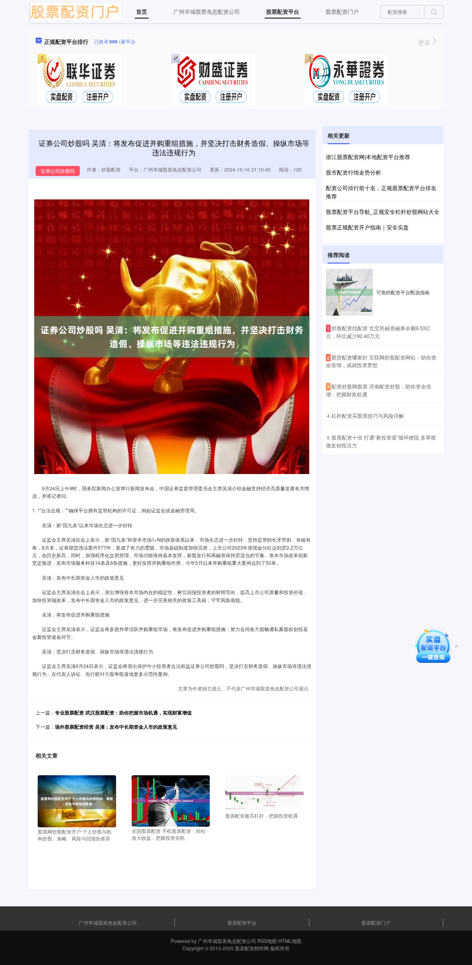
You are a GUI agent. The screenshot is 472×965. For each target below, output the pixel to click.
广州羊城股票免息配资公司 (206, 12)
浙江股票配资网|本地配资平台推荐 (368, 157)
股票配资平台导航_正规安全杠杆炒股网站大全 (383, 212)
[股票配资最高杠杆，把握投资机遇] (264, 792)
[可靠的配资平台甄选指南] (349, 292)
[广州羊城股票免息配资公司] (75, 11)
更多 (425, 42)
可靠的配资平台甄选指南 (402, 292)
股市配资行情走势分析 (353, 172)
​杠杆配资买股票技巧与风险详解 (367, 415)
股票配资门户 (342, 12)
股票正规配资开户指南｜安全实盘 (367, 227)
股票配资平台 (282, 12)
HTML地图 (289, 940)
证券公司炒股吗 (58, 170)
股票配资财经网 (252, 948)
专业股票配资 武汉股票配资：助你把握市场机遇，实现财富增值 (123, 712)
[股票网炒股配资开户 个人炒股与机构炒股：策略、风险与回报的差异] (77, 800)
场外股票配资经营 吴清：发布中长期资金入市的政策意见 (116, 726)
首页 (141, 12)
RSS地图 (267, 940)
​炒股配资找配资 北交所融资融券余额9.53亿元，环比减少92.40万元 (378, 331)
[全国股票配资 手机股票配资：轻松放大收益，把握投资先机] (171, 800)
